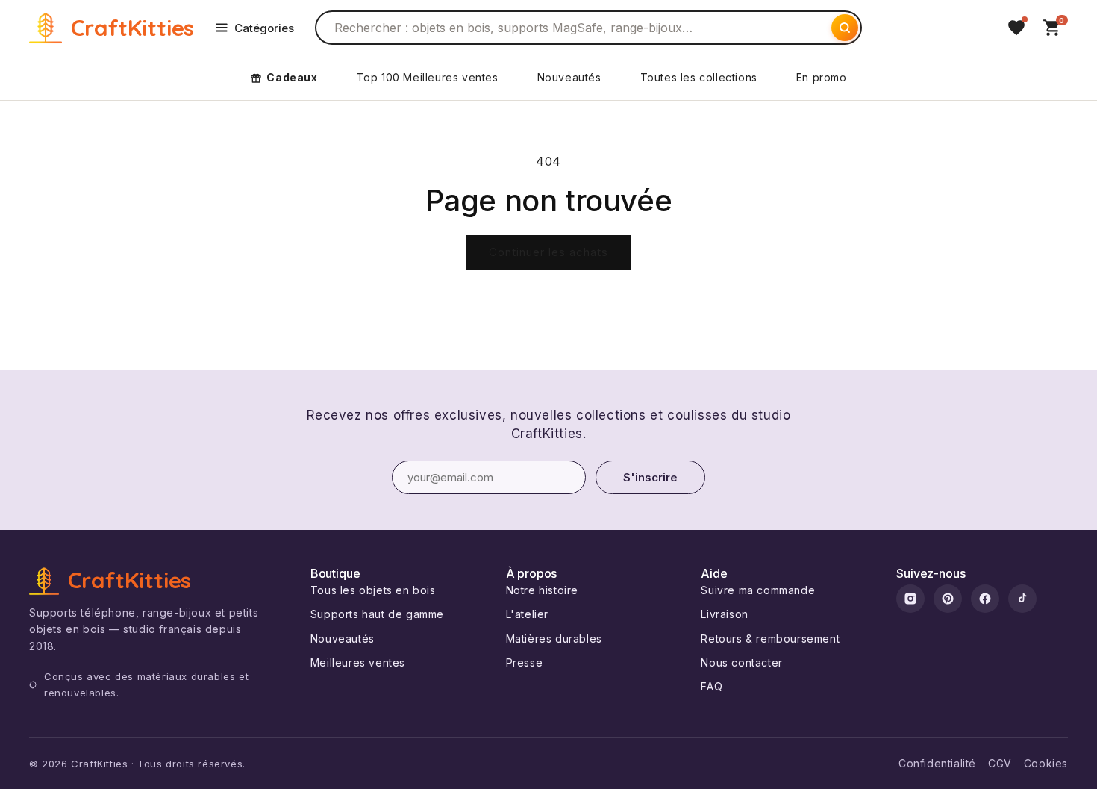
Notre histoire (542, 590)
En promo (821, 77)
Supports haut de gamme (377, 614)
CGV (1000, 763)
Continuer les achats (548, 252)
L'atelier (527, 614)
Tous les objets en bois (373, 590)
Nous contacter (741, 662)
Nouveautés (569, 77)
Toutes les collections (698, 77)
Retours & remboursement (770, 638)
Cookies (1046, 763)
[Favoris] (1016, 27)
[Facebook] (985, 598)
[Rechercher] (844, 27)
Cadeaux (291, 77)
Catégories (264, 28)
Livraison (724, 614)
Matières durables (554, 638)
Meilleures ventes (357, 662)
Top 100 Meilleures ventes (428, 77)
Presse (524, 662)
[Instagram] (910, 598)
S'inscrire (650, 477)
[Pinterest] (948, 598)
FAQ (711, 686)
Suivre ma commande (758, 590)
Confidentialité (937, 763)
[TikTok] (1022, 598)
